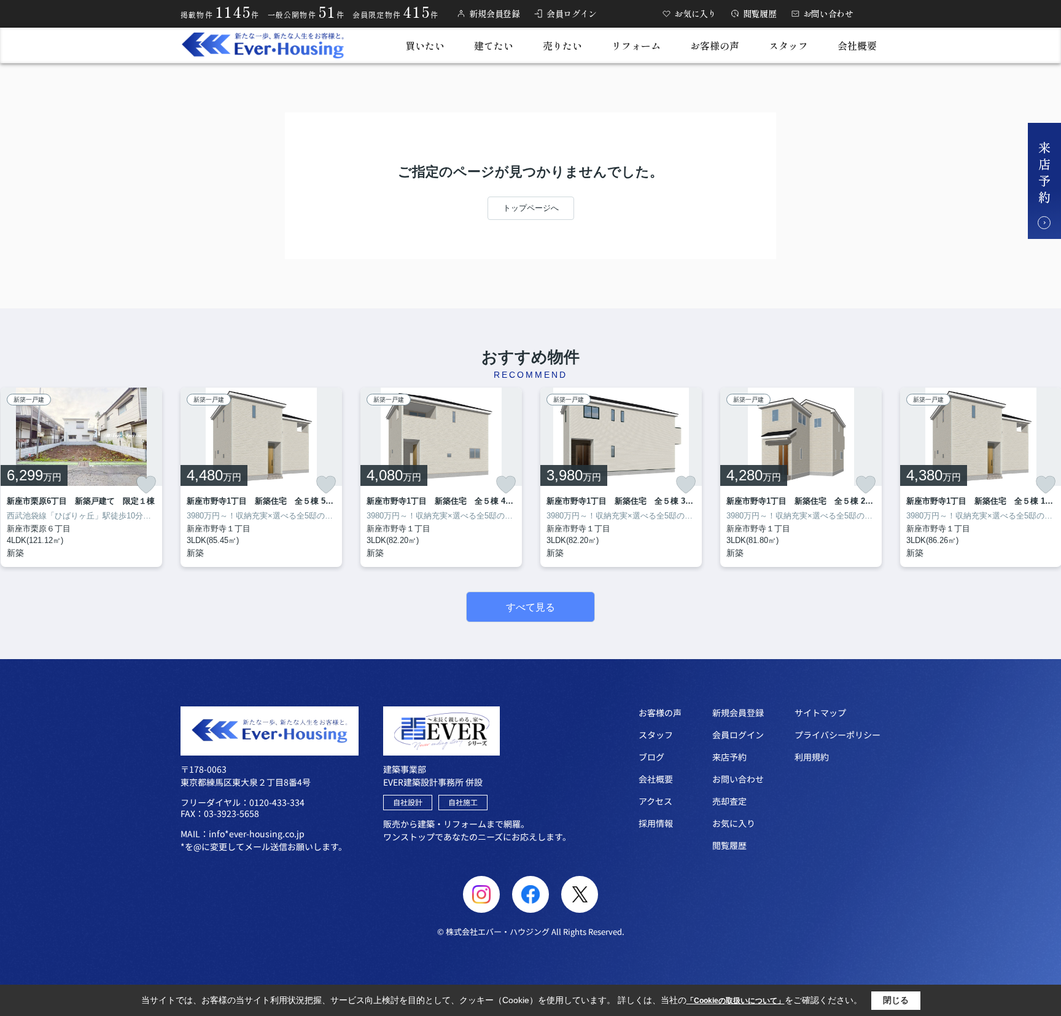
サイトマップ (820, 712)
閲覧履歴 (760, 13)
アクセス (655, 801)
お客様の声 (714, 45)
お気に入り (695, 13)
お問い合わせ (828, 13)
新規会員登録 (494, 13)
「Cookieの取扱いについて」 (735, 1000)
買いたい (425, 45)
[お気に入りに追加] (146, 484)
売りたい (562, 45)
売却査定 (729, 801)
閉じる (896, 1000)
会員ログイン (571, 13)
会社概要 (857, 45)
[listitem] (261, 477)
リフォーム (636, 45)
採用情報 (656, 823)
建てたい (493, 45)
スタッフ (788, 45)
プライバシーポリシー (837, 735)
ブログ (651, 757)
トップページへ (531, 208)
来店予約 (729, 757)
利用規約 (812, 757)
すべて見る (530, 607)
